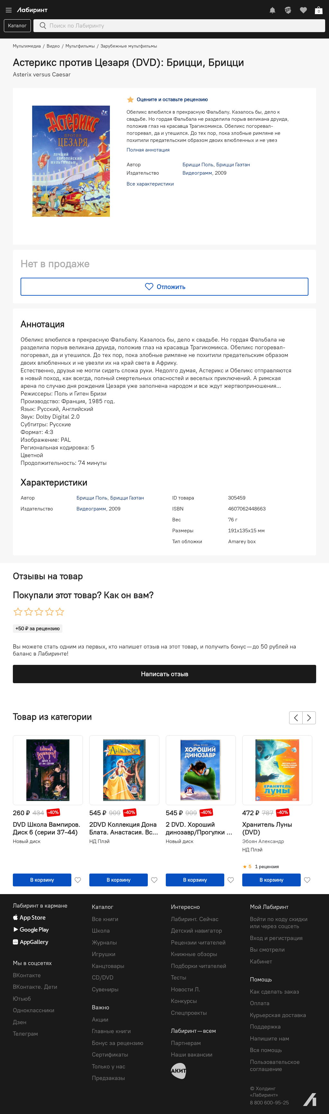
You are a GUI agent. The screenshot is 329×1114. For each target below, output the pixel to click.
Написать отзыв (164, 674)
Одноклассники (33, 1010)
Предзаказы (108, 1078)
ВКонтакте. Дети (35, 986)
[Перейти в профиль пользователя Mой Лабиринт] (287, 10)
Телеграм (25, 1033)
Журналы (104, 942)
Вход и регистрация (276, 938)
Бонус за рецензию (117, 1043)
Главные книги (111, 1031)
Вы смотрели (267, 949)
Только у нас (108, 1066)
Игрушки (103, 954)
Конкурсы (184, 1001)
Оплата (260, 1003)
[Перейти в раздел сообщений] (272, 10)
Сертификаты (110, 1054)
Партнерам (186, 1043)
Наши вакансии (191, 1054)
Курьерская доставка (278, 1015)
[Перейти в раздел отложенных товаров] (303, 10)
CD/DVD (102, 977)
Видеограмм (197, 173)
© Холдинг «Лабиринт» (264, 1091)
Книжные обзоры (194, 954)
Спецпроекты (189, 1012)
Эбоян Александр (263, 841)
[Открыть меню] (8, 10)
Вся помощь (266, 1050)
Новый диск (26, 841)
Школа (101, 930)
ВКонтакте (27, 975)
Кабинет (261, 961)
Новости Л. (185, 989)
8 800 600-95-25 (269, 1103)
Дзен (19, 1022)
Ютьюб (22, 998)
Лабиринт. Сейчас (194, 919)
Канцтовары (108, 966)
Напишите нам (269, 1038)
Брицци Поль (197, 164)
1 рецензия (267, 866)
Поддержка (265, 1026)
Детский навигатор (196, 930)
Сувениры (105, 989)
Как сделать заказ (274, 991)
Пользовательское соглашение (275, 1065)
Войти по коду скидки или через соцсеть (278, 923)
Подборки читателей (198, 966)
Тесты (178, 977)
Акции (100, 1019)
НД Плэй (99, 841)
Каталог (17, 25)
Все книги (105, 919)
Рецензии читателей (198, 942)
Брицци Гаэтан (233, 164)
